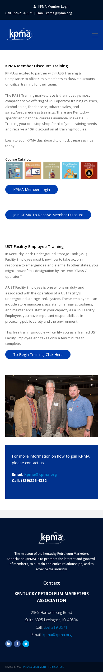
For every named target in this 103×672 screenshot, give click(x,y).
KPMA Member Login (53, 6)
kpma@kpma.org (59, 13)
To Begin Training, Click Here (38, 354)
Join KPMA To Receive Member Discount (48, 214)
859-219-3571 (55, 627)
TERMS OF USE (56, 667)
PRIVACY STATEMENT (34, 667)
